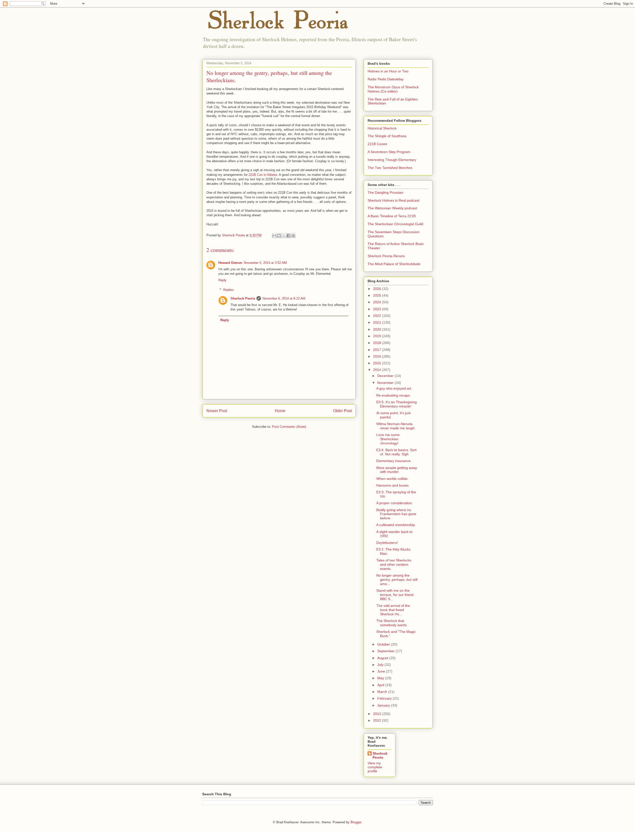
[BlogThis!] (279, 235)
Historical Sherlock (382, 128)
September (386, 651)
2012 (377, 720)
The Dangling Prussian (385, 192)
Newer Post (216, 411)
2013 (377, 714)
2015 (377, 363)
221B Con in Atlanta (263, 175)
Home (280, 411)
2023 (377, 309)
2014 (377, 370)
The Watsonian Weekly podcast (392, 208)
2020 (377, 329)
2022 (377, 316)
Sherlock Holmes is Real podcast (393, 200)
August (383, 658)
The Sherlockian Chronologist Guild (395, 224)
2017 (377, 350)
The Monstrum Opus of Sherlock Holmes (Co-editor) (393, 89)
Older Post (342, 411)
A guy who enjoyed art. (394, 388)
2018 (377, 343)
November (386, 383)
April (381, 685)
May (381, 678)
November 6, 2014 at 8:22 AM (283, 298)
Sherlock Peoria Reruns (386, 256)
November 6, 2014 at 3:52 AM (265, 263)
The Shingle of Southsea (387, 136)
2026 (377, 289)
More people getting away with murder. (396, 470)
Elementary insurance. (394, 461)
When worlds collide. (392, 479)
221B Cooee (377, 144)
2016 (377, 356)
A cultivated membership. (396, 525)
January (384, 705)
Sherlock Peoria (242, 298)
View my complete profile (375, 767)
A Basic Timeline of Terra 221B (391, 216)
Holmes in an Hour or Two (388, 71)
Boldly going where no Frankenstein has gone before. (396, 514)
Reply (222, 280)
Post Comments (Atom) (289, 427)
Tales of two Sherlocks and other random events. (393, 564)
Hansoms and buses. (393, 485)
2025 (377, 295)
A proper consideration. (394, 503)
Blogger (355, 822)
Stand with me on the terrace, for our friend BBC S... (394, 594)
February (385, 698)
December (386, 376)
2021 (377, 322)
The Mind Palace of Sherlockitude (394, 264)
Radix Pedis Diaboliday (386, 79)
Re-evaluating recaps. (393, 395)
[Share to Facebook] (288, 235)
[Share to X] (283, 235)
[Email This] (274, 235)
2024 (377, 302)
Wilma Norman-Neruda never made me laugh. (395, 426)
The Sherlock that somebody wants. (392, 623)
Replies (228, 290)
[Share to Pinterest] (293, 235)
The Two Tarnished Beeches (390, 168)
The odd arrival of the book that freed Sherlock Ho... (393, 610)
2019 (377, 336)
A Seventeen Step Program (389, 152)
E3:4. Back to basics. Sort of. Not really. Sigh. (396, 452)
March (382, 692)
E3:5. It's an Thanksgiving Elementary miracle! (396, 404)
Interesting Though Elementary (392, 160)
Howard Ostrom (230, 263)
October (384, 644)
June (381, 671)
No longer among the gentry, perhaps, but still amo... (396, 579)
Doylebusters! (387, 543)
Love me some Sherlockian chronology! (388, 439)
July (380, 665)
